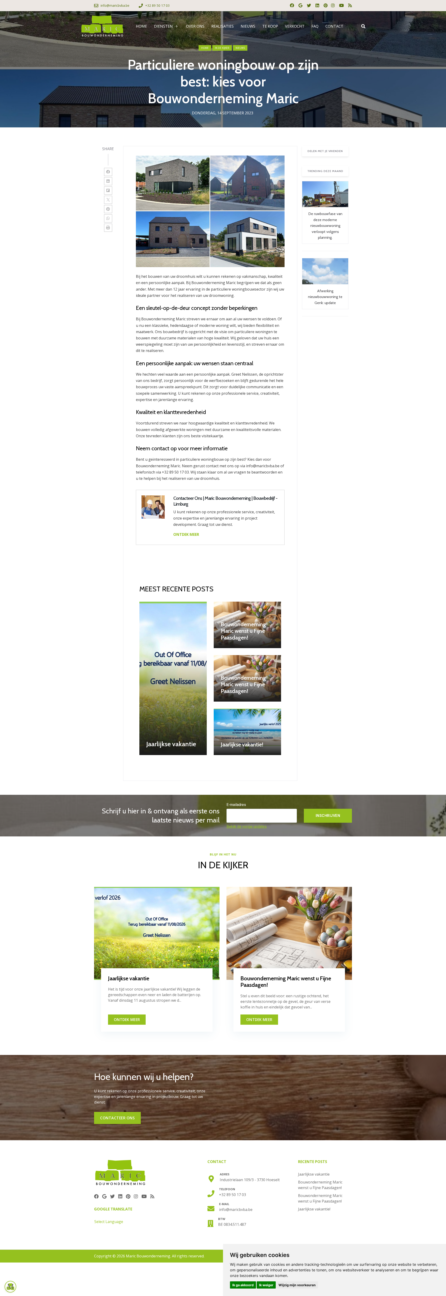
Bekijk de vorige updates (246, 826)
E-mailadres (236, 804)
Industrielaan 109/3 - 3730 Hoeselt (250, 1179)
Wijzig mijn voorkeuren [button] (297, 1285)
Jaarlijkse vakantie (314, 1174)
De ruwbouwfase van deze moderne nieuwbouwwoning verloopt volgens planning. (325, 226)
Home (205, 48)
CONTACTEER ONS (117, 1117)
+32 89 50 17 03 (232, 1194)
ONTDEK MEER (186, 534)
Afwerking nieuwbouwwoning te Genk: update (325, 296)
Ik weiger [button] (266, 1285)
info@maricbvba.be (236, 1209)
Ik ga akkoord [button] (243, 1285)
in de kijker (222, 48)
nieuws (240, 48)
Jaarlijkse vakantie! (314, 1209)
